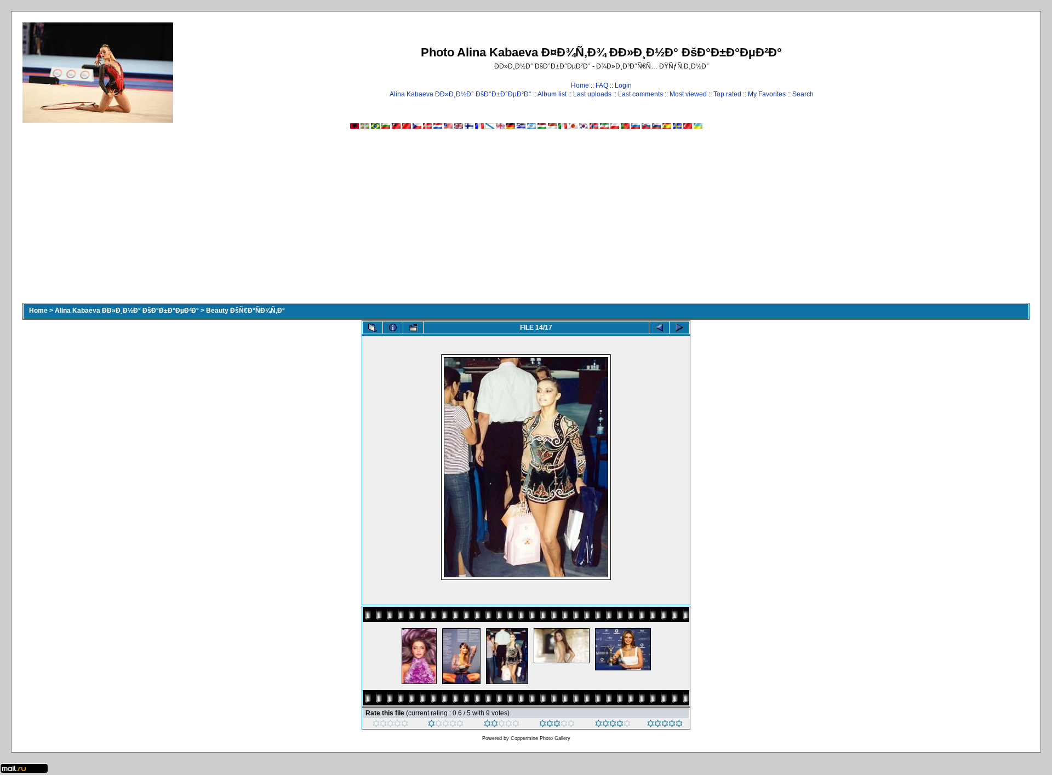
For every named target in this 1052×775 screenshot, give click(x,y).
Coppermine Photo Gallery (540, 738)
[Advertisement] (526, 220)
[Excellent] (613, 725)
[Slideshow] (413, 328)
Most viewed (688, 94)
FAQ (602, 85)
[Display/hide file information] (393, 328)
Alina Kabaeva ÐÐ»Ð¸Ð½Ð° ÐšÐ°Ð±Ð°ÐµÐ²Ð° (460, 94)
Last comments (640, 94)
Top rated (727, 94)
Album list (552, 94)
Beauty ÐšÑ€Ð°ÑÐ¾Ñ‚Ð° (245, 310)
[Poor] (446, 725)
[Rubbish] (390, 725)
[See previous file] (659, 328)
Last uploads (592, 94)
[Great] (665, 725)
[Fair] (501, 725)
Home (580, 85)
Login (623, 85)
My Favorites (767, 94)
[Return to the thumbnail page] (372, 328)
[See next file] (679, 328)
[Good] (557, 725)
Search (803, 94)
